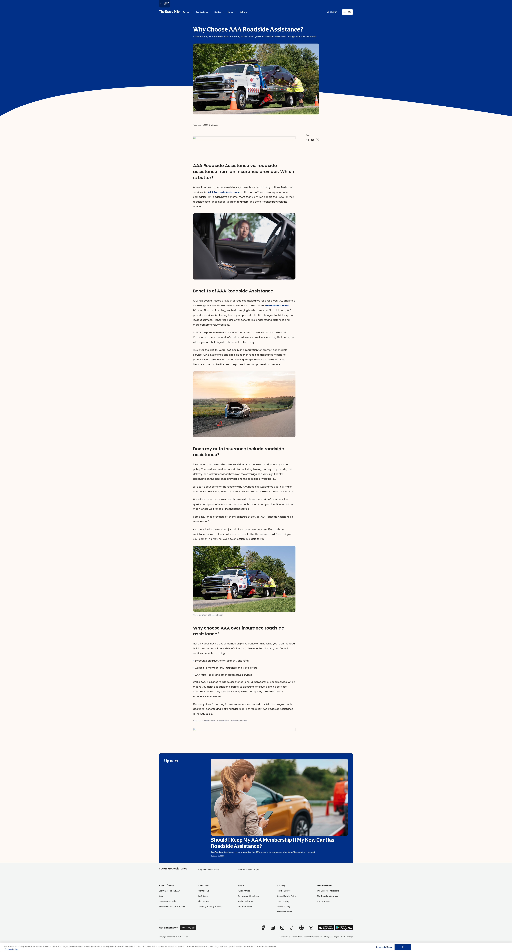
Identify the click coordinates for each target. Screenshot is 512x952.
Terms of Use (297, 937)
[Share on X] (317, 140)
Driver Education (285, 911)
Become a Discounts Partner (172, 906)
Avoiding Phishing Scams (209, 906)
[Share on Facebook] (312, 140)
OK (402, 947)
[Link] (263, 927)
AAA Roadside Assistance (224, 192)
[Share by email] (307, 140)
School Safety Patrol (286, 896)
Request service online (208, 869)
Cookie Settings (347, 937)
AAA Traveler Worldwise (327, 896)
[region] (256, 947)
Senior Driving (283, 906)
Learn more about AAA (169, 891)
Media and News (245, 901)
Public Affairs (244, 891)
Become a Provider (168, 901)
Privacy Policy (285, 937)
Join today (186, 927)
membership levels (277, 305)
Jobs (161, 896)
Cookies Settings (384, 947)
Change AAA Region (331, 937)
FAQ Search (203, 896)
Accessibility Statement (313, 937)
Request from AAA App (248, 869)
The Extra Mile (169, 11)
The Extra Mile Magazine (328, 891)
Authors (243, 12)
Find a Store (203, 901)
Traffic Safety (283, 891)
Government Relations (248, 896)
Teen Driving (283, 901)
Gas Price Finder (245, 906)
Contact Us (203, 891)
